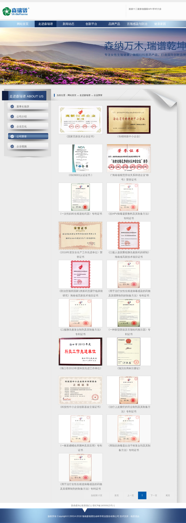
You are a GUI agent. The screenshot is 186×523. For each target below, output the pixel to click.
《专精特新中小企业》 (128, 136)
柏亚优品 (135, 516)
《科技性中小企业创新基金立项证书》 (80, 406)
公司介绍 (22, 116)
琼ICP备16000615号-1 (103, 505)
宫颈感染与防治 (137, 23)
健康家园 (160, 23)
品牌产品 (114, 23)
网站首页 (23, 23)
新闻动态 (68, 23)
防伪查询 (75, 505)
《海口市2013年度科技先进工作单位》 (80, 368)
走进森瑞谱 (45, 23)
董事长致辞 (23, 106)
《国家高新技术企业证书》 (80, 136)
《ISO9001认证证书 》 (80, 175)
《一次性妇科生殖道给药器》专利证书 (80, 213)
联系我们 (86, 505)
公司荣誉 (22, 136)
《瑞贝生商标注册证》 (128, 368)
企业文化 (22, 126)
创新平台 (91, 23)
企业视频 (22, 146)
